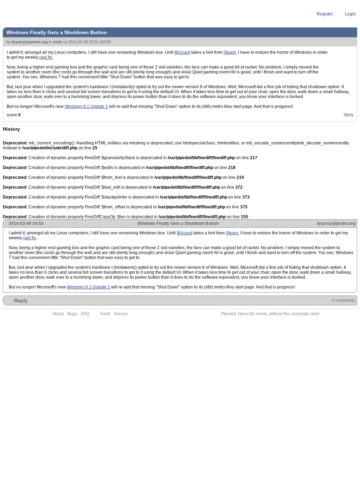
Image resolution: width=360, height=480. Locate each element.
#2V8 (105, 42)
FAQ (85, 313)
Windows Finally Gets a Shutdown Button (82, 14)
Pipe (34, 14)
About (58, 313)
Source (121, 313)
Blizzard (182, 52)
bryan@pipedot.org (30, 42)
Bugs (72, 313)
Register (325, 14)
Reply (21, 300)
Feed (105, 313)
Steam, (230, 52)
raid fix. (46, 57)
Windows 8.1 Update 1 (86, 106)
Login (350, 14)
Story (348, 114)
